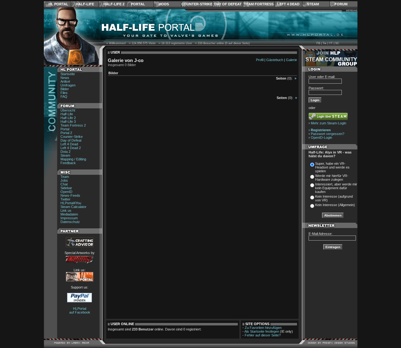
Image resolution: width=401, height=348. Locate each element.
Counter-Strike (196, 4)
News (64, 78)
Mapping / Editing (73, 159)
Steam (313, 4)
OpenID (66, 192)
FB (318, 43)
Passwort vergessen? (327, 134)
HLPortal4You (70, 203)
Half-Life (85, 4)
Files (64, 93)
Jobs (64, 180)
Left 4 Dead (288, 4)
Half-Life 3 (68, 121)
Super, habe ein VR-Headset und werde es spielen (332, 167)
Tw (324, 43)
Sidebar (66, 188)
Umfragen (68, 85)
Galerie (291, 60)
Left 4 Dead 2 (70, 148)
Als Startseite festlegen (261, 331)
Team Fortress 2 (73, 125)
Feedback (68, 163)
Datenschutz (70, 222)
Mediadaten (69, 214)
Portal (138, 4)
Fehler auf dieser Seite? (263, 335)
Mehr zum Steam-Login (328, 123)
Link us (65, 210)
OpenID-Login (321, 137)
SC (337, 43)
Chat (64, 184)
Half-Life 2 (113, 4)
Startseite (67, 74)
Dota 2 (65, 151)
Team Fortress (258, 4)
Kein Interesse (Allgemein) (335, 205)
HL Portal (58, 4)
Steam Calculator (73, 207)
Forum (341, 4)
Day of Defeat (228, 4)
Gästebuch (274, 60)
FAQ (63, 96)
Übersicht (67, 110)
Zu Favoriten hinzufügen (263, 328)
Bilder (64, 89)
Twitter (65, 199)
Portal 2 (66, 133)
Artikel (65, 81)
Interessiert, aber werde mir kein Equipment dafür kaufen (336, 188)
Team (64, 177)
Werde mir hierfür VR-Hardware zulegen (331, 177)
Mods (164, 4)
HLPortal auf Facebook (79, 310)
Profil (259, 60)
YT (331, 43)
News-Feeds (70, 195)
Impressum (69, 218)
